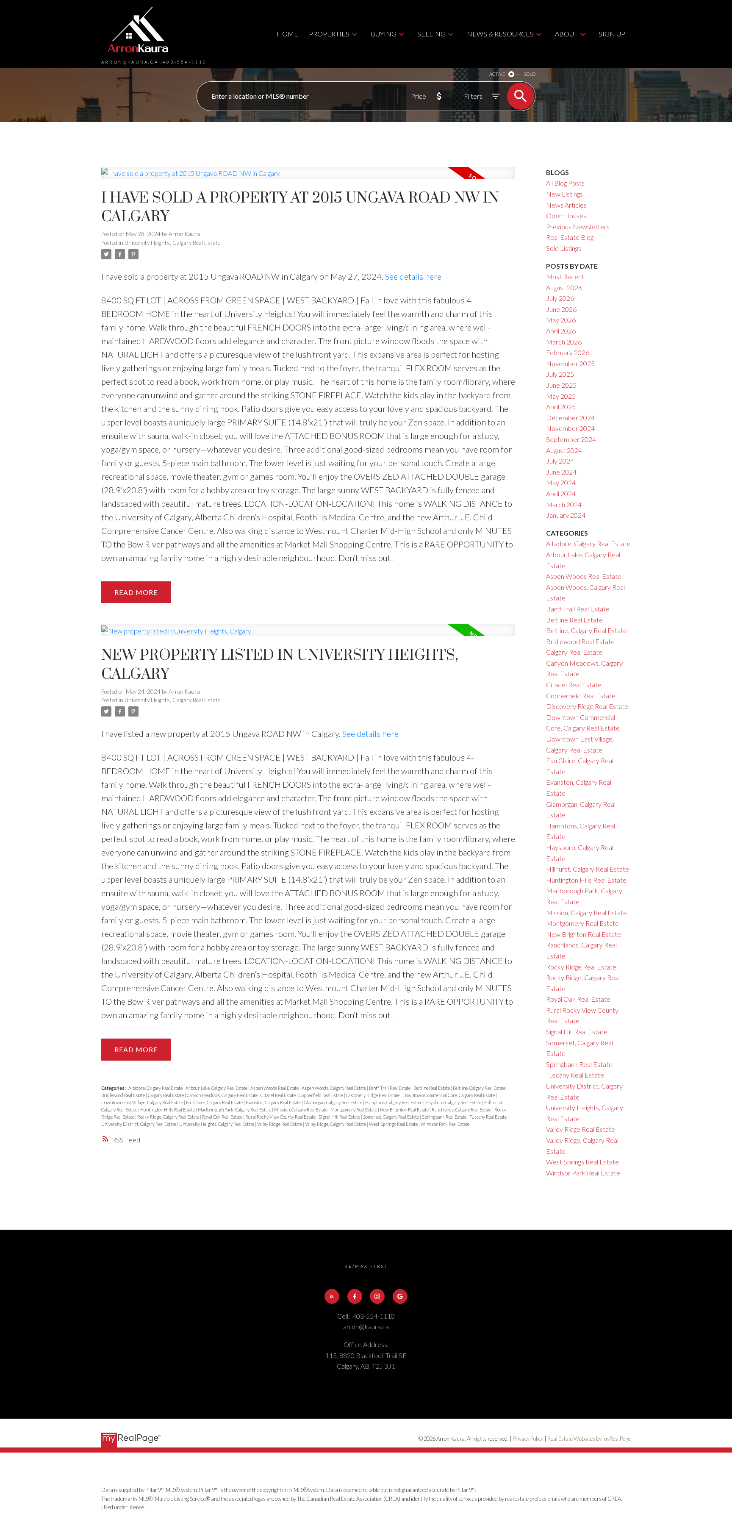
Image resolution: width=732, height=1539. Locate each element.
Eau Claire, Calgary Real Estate (215, 1102)
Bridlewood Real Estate (123, 1095)
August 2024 (564, 450)
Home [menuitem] (287, 34)
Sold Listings (563, 248)
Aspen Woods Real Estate (274, 1088)
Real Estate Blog (569, 237)
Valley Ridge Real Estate (280, 1124)
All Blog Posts (565, 183)
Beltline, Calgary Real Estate (479, 1088)
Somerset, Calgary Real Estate (391, 1117)
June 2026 (561, 309)
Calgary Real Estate (166, 1095)
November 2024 (570, 428)
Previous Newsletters (578, 226)
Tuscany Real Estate (488, 1117)
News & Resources (500, 34)
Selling (431, 34)
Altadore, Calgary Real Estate (155, 1088)
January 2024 (565, 515)
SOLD (529, 74)
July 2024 (560, 461)
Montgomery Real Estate (354, 1109)
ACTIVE (497, 74)
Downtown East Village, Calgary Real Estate (142, 1102)
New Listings (564, 194)
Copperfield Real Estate (321, 1095)
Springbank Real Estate (444, 1117)
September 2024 (571, 439)
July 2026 (560, 298)
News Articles (566, 205)
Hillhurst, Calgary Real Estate (587, 869)
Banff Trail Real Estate (390, 1088)
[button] (331, 1296)
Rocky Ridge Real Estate (581, 967)
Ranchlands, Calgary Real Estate (462, 1109)
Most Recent (565, 276)
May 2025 (561, 396)
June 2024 (561, 472)
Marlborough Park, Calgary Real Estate (235, 1109)
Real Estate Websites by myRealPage (589, 1438)
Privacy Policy (528, 1438)
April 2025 (561, 407)
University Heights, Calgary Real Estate (172, 242)
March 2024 (564, 504)
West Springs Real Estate (394, 1124)
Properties (329, 34)
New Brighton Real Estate (405, 1109)
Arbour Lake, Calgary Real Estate (217, 1088)
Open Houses (566, 215)
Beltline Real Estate (432, 1088)
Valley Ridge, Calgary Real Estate (336, 1124)
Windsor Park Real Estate (445, 1124)
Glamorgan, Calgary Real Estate (333, 1102)
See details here (413, 276)
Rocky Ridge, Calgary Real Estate (168, 1117)
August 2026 (564, 287)
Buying (383, 34)
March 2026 (564, 342)
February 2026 (567, 352)
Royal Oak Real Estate (222, 1117)
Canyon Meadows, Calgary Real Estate (222, 1095)
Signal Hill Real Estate (340, 1117)
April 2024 (561, 493)
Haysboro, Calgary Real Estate (453, 1102)
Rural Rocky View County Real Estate (280, 1117)
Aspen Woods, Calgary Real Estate (334, 1088)
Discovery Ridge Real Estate (373, 1095)
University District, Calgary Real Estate (139, 1124)
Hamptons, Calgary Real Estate (394, 1102)
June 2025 (561, 385)
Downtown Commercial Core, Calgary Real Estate (449, 1095)
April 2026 (561, 331)
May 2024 (561, 482)
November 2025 (570, 363)
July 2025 (560, 374)
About (566, 34)
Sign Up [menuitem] (612, 34)
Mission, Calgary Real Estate (301, 1109)
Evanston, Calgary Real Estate (274, 1102)
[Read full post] (308, 178)
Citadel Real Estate (279, 1095)
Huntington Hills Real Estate (168, 1109)
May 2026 (561, 320)
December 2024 (570, 418)
